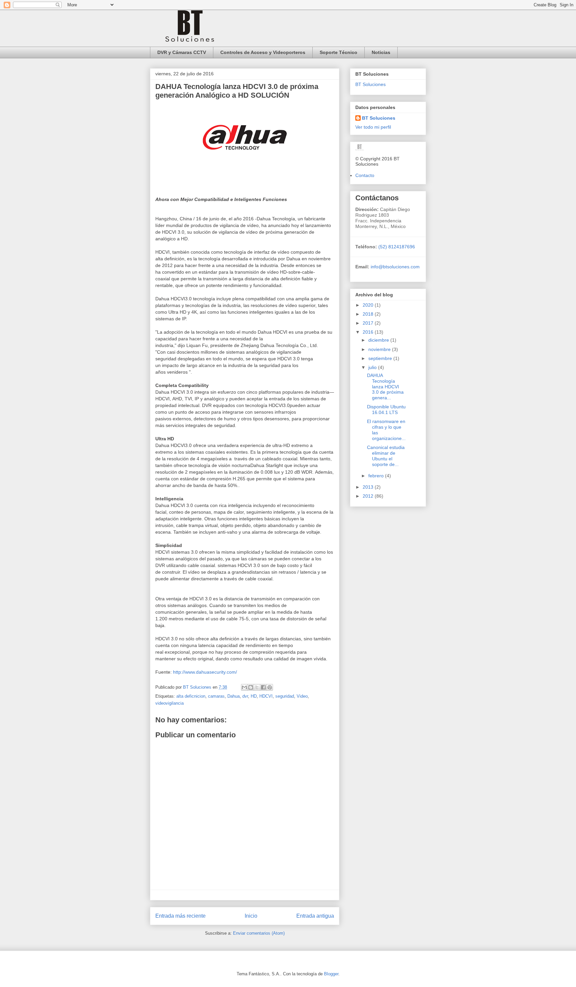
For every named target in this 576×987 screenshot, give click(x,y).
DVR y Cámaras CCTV (181, 52)
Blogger (331, 973)
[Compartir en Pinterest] (269, 687)
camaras (216, 696)
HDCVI (266, 696)
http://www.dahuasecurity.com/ (205, 672)
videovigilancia (169, 703)
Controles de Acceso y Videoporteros (262, 52)
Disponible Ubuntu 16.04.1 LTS (386, 409)
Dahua (233, 696)
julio (373, 367)
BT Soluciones (370, 84)
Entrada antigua (315, 916)
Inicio (251, 916)
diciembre (379, 340)
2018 (369, 314)
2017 (369, 323)
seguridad (284, 696)
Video (302, 696)
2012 (369, 496)
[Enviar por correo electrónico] (244, 687)
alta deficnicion (190, 696)
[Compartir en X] (257, 687)
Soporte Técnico (338, 52)
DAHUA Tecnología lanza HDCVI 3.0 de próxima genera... (385, 386)
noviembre (380, 349)
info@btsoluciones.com (395, 266)
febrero (376, 475)
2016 (369, 332)
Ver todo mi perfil (373, 127)
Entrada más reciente (180, 916)
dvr (245, 696)
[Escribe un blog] (250, 687)
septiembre (380, 358)
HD (254, 696)
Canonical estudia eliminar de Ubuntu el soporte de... (386, 456)
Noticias (381, 52)
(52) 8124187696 (396, 246)
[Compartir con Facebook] (263, 687)
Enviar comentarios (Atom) (259, 933)
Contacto (364, 175)
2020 (369, 305)
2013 (369, 487)
